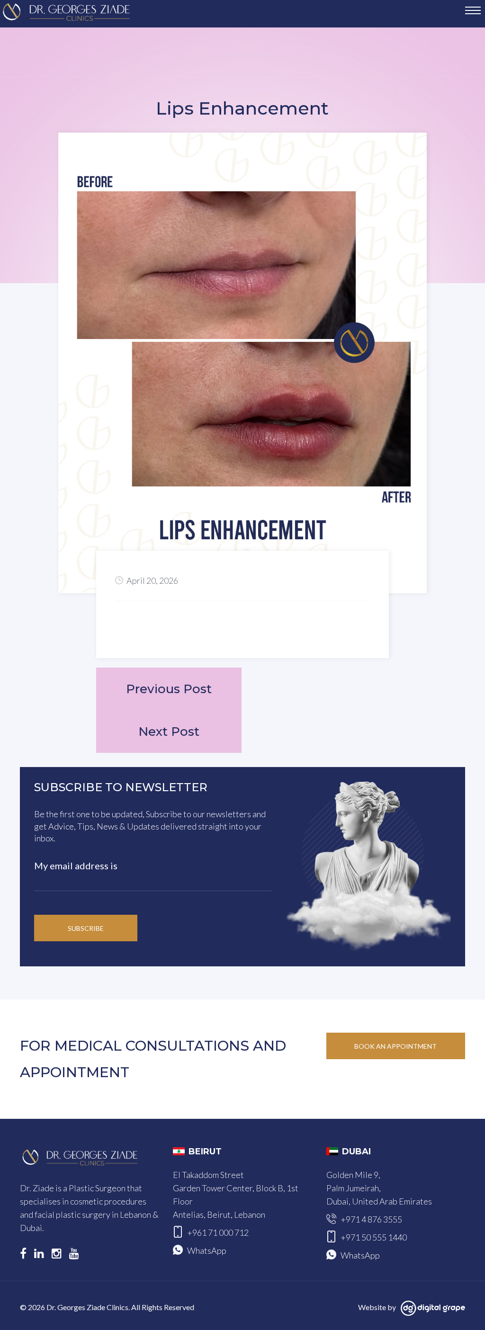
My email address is (75, 865)
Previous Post (169, 688)
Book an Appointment (395, 1046)
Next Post (168, 731)
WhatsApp (206, 1250)
